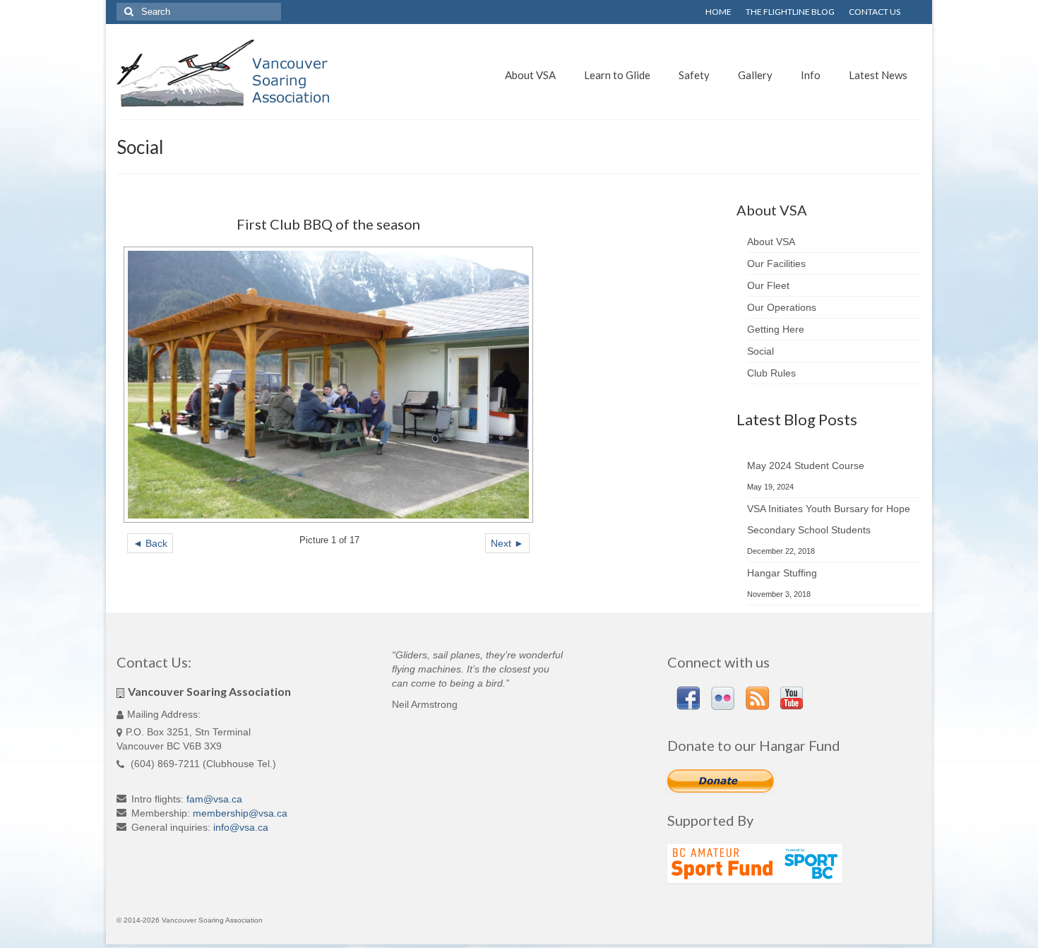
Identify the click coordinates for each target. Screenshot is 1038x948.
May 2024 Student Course (805, 465)
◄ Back (150, 543)
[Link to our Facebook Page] (688, 698)
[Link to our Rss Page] (757, 698)
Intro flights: (157, 799)
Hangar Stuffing (782, 573)
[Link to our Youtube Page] (791, 698)
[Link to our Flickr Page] (722, 698)
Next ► (507, 543)
